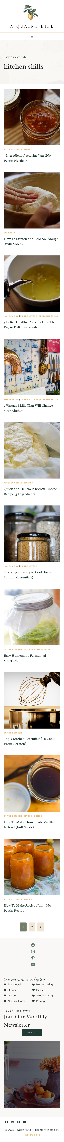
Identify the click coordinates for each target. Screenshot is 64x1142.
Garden (12, 995)
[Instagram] (12, 1122)
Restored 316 (32, 1134)
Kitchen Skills (13, 149)
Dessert (41, 990)
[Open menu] (32, 36)
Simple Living (44, 995)
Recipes (28, 483)
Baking (40, 1001)
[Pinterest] (18, 1122)
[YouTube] (24, 1122)
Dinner (12, 990)
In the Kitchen (29, 316)
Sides (27, 149)
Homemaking (11, 316)
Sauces (28, 899)
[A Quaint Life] (32, 16)
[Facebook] (6, 1122)
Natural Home (17, 1001)
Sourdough (10, 233)
